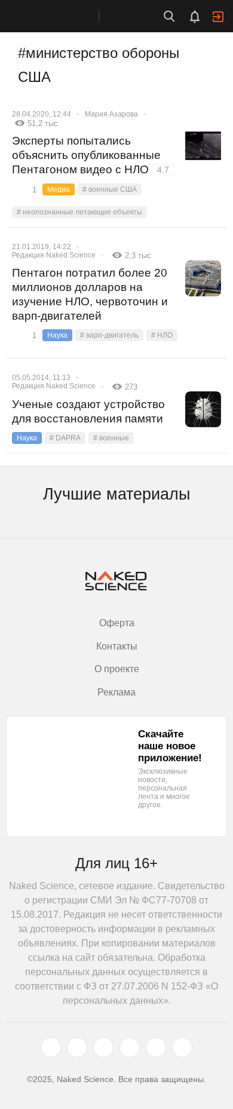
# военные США (109, 189)
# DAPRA (65, 438)
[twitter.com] (51, 1047)
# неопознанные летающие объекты (79, 212)
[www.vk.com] (77, 1047)
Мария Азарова (111, 114)
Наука (57, 335)
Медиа (58, 189)
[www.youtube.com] (103, 1047)
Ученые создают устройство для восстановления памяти (88, 411)
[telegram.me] (156, 1047)
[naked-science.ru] (182, 1047)
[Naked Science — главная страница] (61, 16)
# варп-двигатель (109, 335)
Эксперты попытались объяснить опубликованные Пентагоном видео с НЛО (90, 155)
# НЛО (162, 335)
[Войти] (218, 16)
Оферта (116, 623)
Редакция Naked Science (54, 255)
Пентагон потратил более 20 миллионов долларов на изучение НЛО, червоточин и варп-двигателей (90, 294)
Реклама (116, 692)
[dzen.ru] (129, 1047)
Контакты (116, 646)
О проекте (116, 669)
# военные (111, 438)
